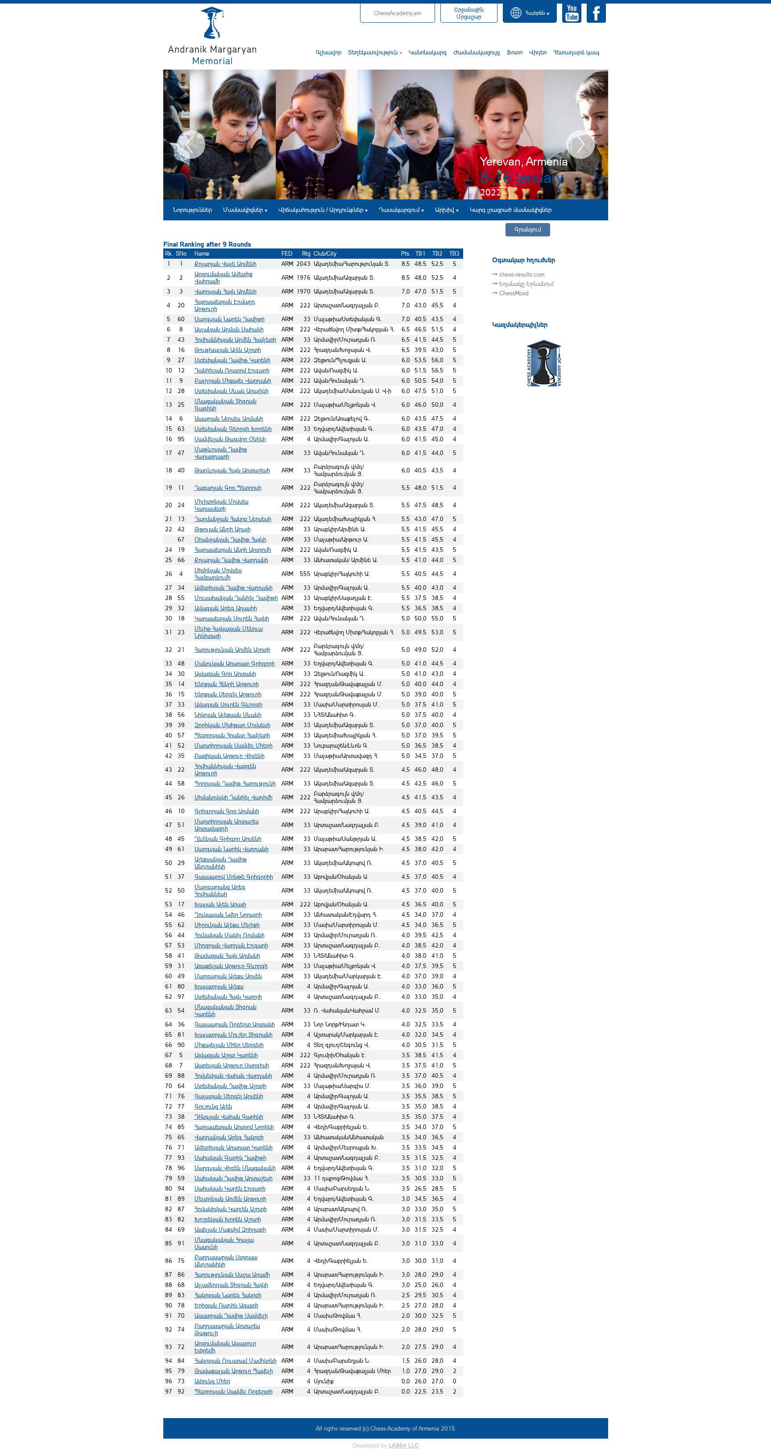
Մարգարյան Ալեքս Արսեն (228, 976)
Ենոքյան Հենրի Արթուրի (227, 683)
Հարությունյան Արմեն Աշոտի (232, 649)
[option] (385, 134)
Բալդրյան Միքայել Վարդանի (233, 380)
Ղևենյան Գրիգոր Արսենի (228, 838)
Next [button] (580, 144)
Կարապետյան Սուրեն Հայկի (232, 618)
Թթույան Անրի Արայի (223, 529)
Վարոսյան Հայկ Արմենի (226, 291)
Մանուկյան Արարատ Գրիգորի (235, 663)
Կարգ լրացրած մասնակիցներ (510, 209)
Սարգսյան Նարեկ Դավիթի (230, 319)
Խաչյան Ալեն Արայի (220, 904)
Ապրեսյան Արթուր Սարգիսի (232, 1065)
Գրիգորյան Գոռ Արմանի (227, 811)
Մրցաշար (469, 13)
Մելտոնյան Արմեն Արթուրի (230, 1198)
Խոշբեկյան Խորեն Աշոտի (228, 1219)
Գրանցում (527, 229)
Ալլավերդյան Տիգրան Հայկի (231, 1284)
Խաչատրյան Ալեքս (219, 986)
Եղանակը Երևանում (526, 283)
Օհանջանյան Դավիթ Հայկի (230, 539)
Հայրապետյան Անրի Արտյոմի (233, 549)
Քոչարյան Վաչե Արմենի (226, 263)
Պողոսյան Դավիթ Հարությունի (235, 783)
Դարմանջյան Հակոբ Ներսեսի (233, 518)
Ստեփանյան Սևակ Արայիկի (232, 390)
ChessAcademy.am (397, 13)
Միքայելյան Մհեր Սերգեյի (229, 1044)
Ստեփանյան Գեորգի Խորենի (233, 428)
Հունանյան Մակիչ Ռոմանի (230, 935)
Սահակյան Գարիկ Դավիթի (230, 1157)
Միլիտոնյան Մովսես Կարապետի (222, 505)
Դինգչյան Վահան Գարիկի (229, 1116)
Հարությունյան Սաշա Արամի (232, 1274)
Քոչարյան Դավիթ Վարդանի (231, 559)
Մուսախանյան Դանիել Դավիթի (236, 597)
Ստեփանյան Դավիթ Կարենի (232, 360)
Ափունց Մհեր (212, 1381)
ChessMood (514, 293)
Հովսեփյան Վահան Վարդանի (233, 1075)
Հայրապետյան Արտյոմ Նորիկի (234, 1126)
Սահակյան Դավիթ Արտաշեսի (234, 1178)
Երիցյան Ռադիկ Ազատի (226, 1305)
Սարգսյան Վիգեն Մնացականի (235, 1167)
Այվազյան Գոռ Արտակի (225, 673)
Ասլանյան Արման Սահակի (229, 329)
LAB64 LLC (404, 1445)
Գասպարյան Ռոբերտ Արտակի (235, 1024)
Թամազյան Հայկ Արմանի (227, 955)
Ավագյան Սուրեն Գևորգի (228, 704)
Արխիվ (444, 209)
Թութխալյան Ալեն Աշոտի (228, 349)
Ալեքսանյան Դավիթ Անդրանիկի (221, 863)
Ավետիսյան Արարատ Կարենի (234, 1147)
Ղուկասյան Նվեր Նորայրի (228, 914)
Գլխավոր (328, 52)
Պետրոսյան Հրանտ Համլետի (232, 735)
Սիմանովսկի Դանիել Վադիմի (234, 797)
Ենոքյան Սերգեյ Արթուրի (228, 694)
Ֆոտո (514, 52)
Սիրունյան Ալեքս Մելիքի (227, 924)
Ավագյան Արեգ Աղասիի (226, 608)
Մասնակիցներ (243, 209)
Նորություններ (192, 209)
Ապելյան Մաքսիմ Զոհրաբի (230, 1229)
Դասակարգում (399, 209)
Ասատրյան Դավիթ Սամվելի (231, 1315)
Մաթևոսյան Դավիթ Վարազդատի (221, 453)
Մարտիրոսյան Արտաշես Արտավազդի (227, 825)
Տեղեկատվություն (373, 52)
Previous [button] (191, 144)
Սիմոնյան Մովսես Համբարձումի (218, 574)
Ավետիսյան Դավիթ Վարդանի (234, 587)
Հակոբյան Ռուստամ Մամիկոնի (236, 1360)
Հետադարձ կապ (576, 52)
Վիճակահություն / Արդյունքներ (320, 209)
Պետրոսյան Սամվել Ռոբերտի (234, 1391)
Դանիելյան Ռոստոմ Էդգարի (232, 370)
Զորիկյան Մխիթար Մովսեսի (232, 724)
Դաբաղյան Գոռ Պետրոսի (228, 487)
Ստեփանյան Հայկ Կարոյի (228, 996)
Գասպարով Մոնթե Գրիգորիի (234, 876)
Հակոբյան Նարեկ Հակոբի (228, 1295)
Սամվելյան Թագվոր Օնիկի (230, 439)
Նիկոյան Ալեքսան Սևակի (228, 714)
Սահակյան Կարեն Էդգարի (230, 1188)
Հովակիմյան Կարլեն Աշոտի (231, 1208)
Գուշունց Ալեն (213, 1106)
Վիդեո (538, 52)
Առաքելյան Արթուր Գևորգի (231, 965)
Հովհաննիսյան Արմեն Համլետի (235, 339)
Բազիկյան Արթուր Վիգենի (230, 755)
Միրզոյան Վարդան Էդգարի (231, 945)
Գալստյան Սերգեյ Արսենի (229, 1096)
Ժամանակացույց (476, 52)
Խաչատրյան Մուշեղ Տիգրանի (234, 1034)
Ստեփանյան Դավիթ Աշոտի (230, 1085)
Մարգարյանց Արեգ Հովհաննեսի (220, 890)
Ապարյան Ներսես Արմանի (229, 418)
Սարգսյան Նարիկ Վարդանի (232, 848)
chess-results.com (521, 274)
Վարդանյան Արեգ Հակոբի (229, 1137)
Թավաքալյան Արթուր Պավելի (234, 1370)
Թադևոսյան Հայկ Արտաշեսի (232, 470)
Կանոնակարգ (428, 52)
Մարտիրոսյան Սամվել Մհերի (234, 745)
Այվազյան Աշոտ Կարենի (226, 1055)
